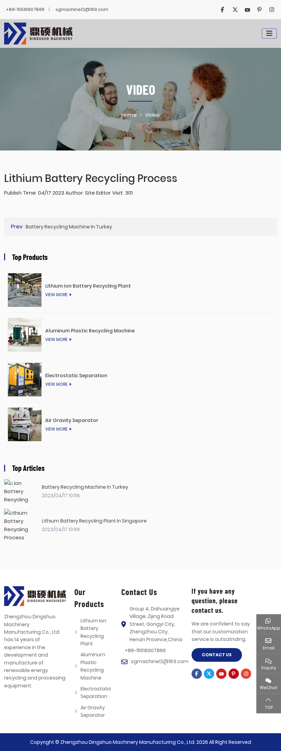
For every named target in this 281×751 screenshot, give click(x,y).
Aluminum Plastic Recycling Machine (90, 330)
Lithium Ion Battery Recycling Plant (88, 285)
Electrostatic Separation (76, 375)
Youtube (247, 9)
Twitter (235, 9)
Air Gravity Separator (71, 420)
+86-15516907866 (25, 9)
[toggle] (269, 33)
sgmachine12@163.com (82, 9)
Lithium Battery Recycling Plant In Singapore (94, 520)
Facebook (222, 9)
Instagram (272, 9)
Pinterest (259, 9)
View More (56, 295)
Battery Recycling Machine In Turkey (69, 226)
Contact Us (217, 655)
